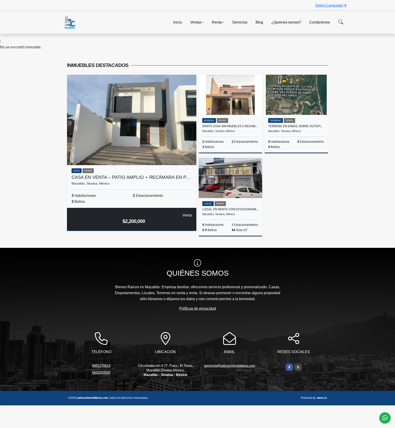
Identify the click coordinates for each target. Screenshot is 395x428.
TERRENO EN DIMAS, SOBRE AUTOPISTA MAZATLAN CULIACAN (296, 126)
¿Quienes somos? (286, 22)
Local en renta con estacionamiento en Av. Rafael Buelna (230, 209)
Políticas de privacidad (197, 308)
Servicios (239, 22)
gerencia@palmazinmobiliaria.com (229, 365)
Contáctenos (319, 22)
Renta (217, 22)
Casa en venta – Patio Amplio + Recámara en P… (131, 177)
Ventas (195, 22)
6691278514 (101, 365)
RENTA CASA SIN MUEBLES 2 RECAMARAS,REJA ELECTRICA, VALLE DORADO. (230, 126)
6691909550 (101, 372)
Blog (259, 22)
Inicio (177, 22)
